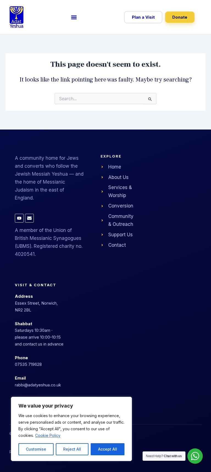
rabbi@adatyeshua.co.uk (38, 385)
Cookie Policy (47, 435)
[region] (71, 429)
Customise (36, 449)
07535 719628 (28, 364)
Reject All (72, 449)
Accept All (107, 449)
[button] (73, 17)
